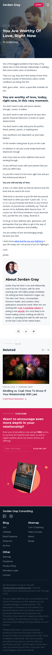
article (21, 311)
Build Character (10, 536)
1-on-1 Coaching (35, 527)
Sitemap (7, 556)
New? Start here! (39, 5)
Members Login (10, 570)
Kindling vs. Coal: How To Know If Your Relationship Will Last (24, 392)
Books (31, 541)
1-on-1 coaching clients (29, 308)
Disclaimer (8, 561)
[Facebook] (4, 516)
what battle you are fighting (28, 241)
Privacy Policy (9, 566)
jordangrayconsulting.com (17, 588)
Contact (7, 575)
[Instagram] (11, 516)
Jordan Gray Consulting (18, 511)
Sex (4, 527)
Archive (6, 545)
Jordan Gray (12, 41)
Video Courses (35, 532)
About (31, 536)
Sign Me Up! (39, 448)
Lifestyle (7, 532)
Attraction (7, 541)
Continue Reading (13, 399)
